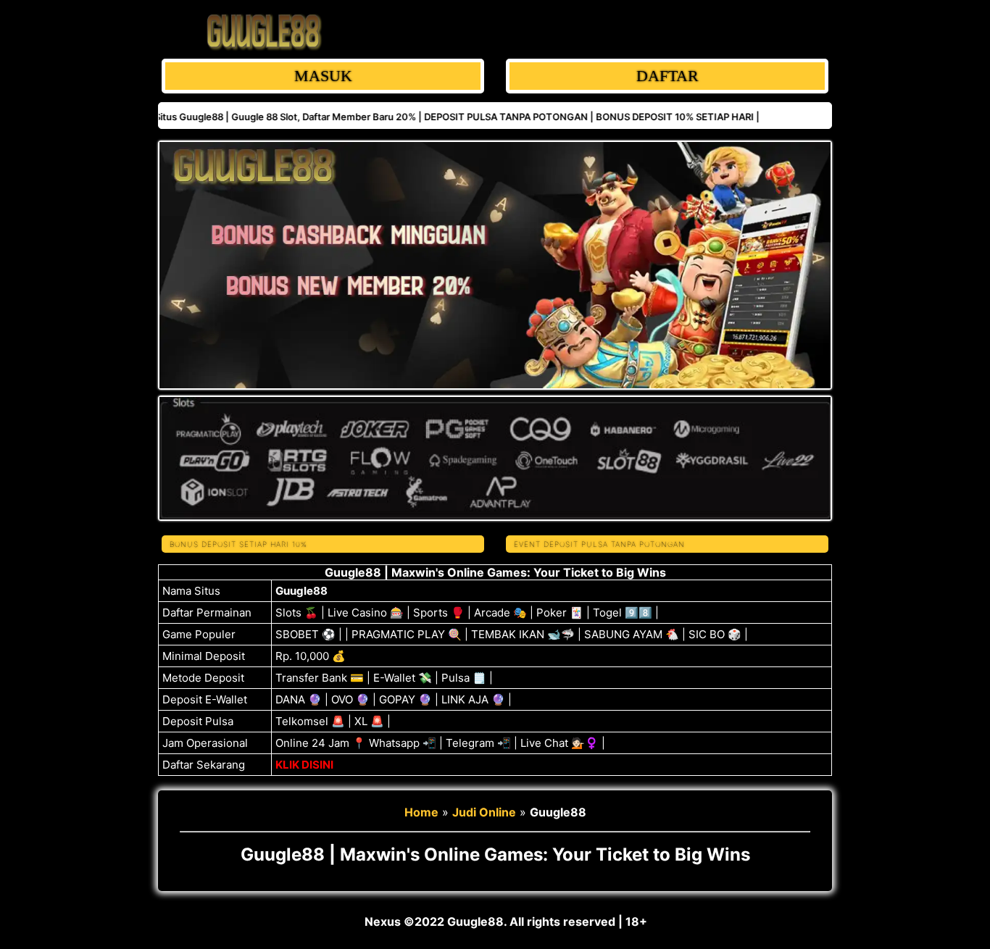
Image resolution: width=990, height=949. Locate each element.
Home (421, 812)
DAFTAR (667, 76)
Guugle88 (301, 591)
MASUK (323, 76)
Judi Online (484, 812)
